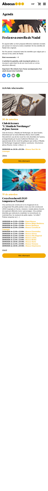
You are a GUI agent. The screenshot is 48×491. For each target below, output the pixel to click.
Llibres (4, 155)
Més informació (24, 161)
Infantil (4, 250)
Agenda (7, 14)
